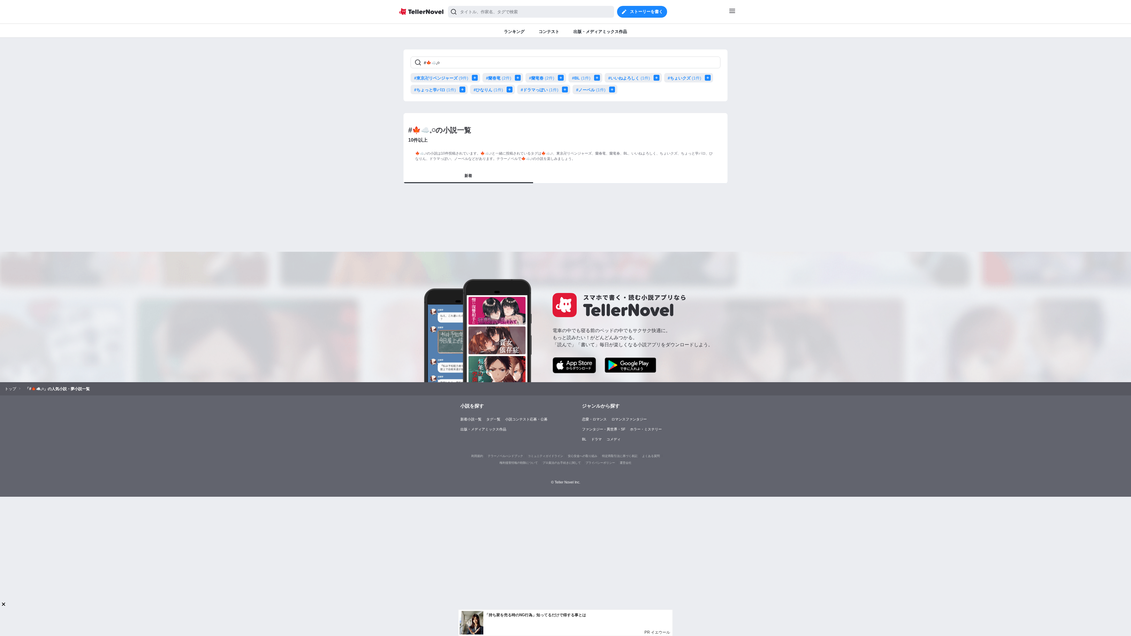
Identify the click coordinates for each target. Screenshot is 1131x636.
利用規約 (477, 456)
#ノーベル (591, 89)
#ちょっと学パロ (435, 89)
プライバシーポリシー (600, 462)
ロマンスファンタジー (629, 419)
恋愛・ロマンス (594, 419)
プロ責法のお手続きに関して (562, 462)
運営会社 (625, 462)
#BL (581, 78)
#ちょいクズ (684, 78)
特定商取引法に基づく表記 (619, 456)
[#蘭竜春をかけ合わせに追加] (562, 77)
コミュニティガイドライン (545, 456)
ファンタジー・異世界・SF (603, 429)
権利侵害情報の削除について (519, 462)
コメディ (613, 439)
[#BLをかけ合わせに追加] (598, 77)
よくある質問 (651, 456)
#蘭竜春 (541, 78)
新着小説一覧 (471, 419)
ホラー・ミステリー (646, 429)
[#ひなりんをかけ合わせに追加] (511, 89)
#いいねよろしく (629, 78)
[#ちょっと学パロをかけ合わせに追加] (463, 89)
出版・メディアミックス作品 (483, 429)
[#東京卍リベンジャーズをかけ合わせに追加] (476, 77)
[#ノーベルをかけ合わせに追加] (613, 89)
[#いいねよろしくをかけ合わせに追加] (658, 77)
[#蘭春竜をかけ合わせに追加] (519, 77)
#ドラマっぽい (539, 89)
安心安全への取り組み (582, 456)
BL (584, 439)
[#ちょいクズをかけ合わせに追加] (709, 77)
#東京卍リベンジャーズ (441, 78)
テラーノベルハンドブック (505, 456)
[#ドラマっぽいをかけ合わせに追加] (566, 89)
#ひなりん (488, 89)
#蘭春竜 (498, 78)
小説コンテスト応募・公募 (526, 419)
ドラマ (596, 439)
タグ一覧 (493, 419)
